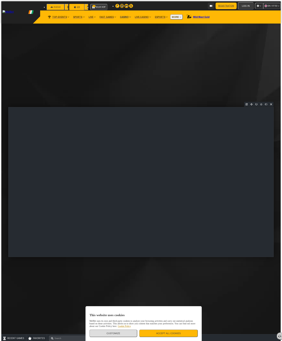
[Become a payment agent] (211, 6)
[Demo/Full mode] (266, 104)
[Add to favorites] (261, 104)
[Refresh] (256, 104)
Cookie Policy (124, 326)
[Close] (271, 104)
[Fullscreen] (251, 104)
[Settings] (259, 6)
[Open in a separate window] (246, 104)
